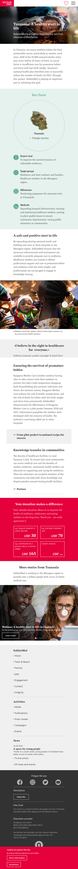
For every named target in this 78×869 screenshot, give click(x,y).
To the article (21, 758)
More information (17, 858)
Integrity (19, 692)
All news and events (25, 764)
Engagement (21, 680)
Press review (21, 719)
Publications (21, 713)
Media (18, 706)
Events (18, 731)
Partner (19, 667)
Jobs (17, 674)
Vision (18, 655)
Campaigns (20, 725)
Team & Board (22, 661)
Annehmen (14, 864)
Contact (19, 686)
